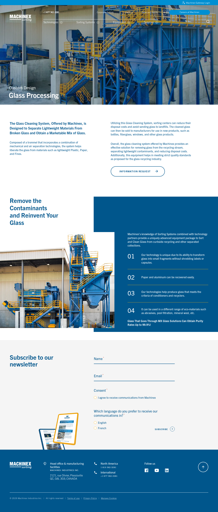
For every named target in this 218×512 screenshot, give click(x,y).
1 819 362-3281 (108, 467)
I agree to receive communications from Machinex (127, 397)
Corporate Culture (105, 12)
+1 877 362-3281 (109, 476)
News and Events (150, 12)
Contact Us (127, 12)
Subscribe (161, 429)
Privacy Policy (90, 498)
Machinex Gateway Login (198, 2)
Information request (135, 171)
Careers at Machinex (189, 12)
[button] (25, 18)
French (102, 428)
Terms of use (73, 498)
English (102, 422)
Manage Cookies (109, 498)
